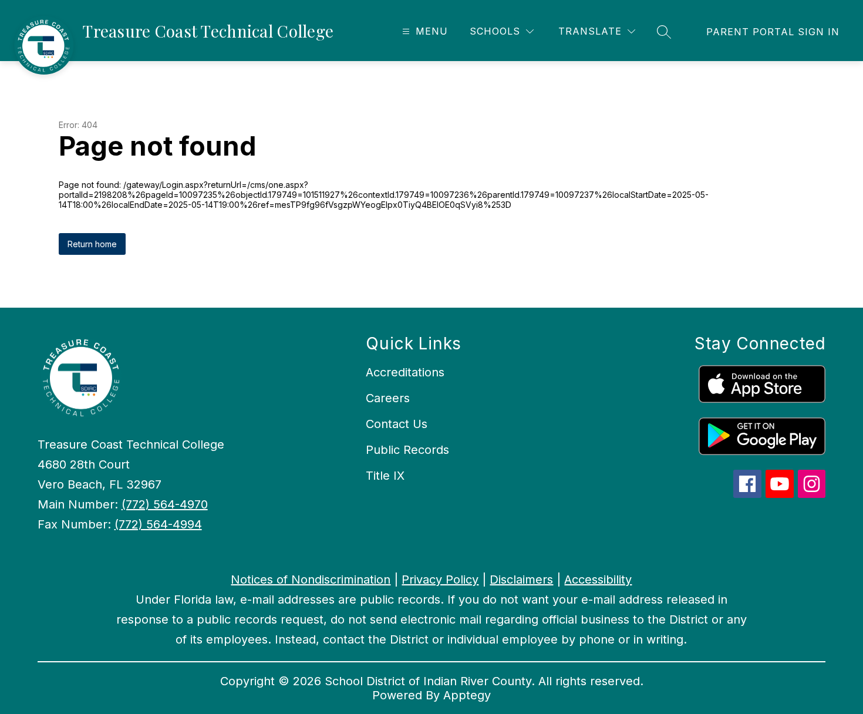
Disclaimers (521, 579)
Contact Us (396, 424)
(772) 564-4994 (158, 524)
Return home (92, 244)
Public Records (407, 450)
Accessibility (598, 579)
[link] (773, 32)
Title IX (385, 476)
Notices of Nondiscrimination (310, 579)
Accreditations (405, 372)
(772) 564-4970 (165, 504)
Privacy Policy (440, 579)
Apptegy (467, 695)
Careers (388, 398)
